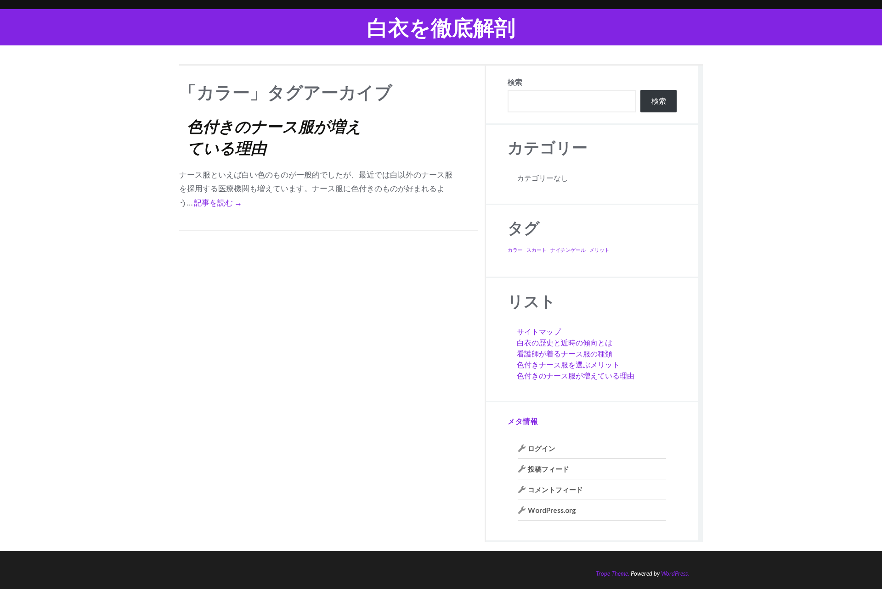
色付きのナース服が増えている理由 (575, 375)
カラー (515, 250)
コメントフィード (555, 489)
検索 (515, 82)
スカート (536, 250)
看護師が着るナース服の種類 (564, 353)
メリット (599, 250)
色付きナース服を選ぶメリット (568, 364)
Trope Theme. (612, 573)
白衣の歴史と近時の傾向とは (564, 342)
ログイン (541, 448)
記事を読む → (218, 202)
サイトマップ (539, 331)
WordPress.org (552, 510)
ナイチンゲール (568, 250)
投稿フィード (548, 469)
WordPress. (675, 573)
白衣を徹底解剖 (441, 27)
